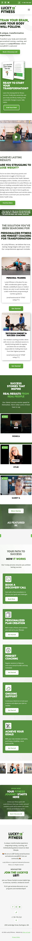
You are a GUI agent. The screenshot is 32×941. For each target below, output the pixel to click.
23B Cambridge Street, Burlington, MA (16, 925)
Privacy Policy (16, 937)
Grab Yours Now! (11, 108)
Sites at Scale (26, 932)
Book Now (11, 599)
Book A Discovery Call (10, 52)
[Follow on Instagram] (5, 2)
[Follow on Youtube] (8, 2)
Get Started (16, 308)
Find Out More (8, 203)
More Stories (16, 511)
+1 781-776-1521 (26, 2)
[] (16, 141)
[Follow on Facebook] (2, 2)
